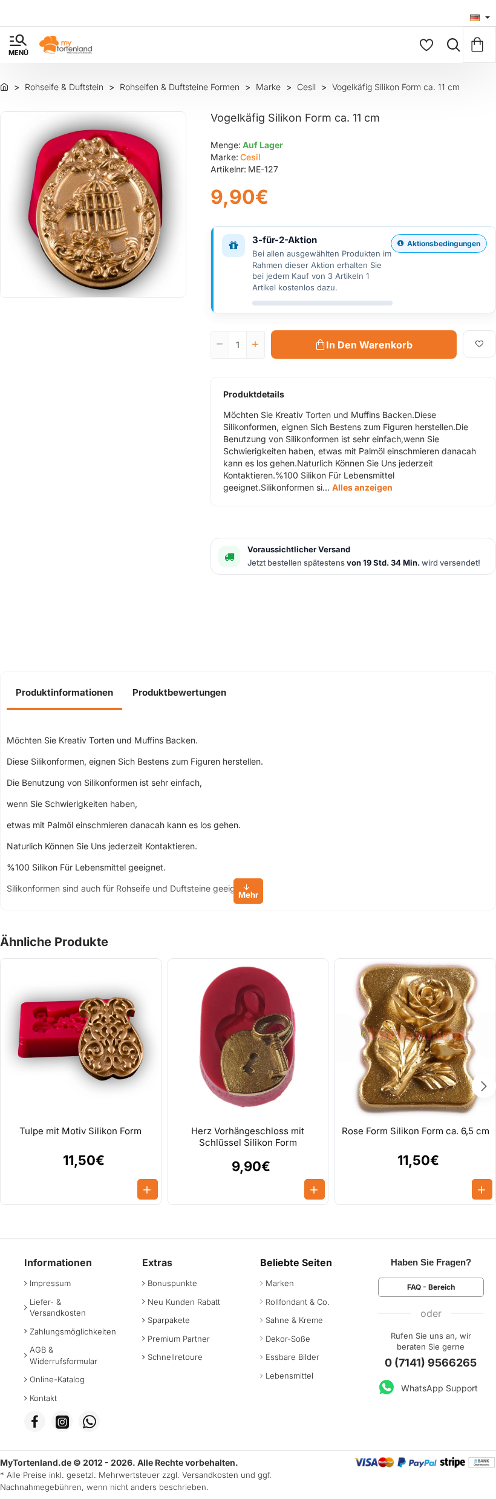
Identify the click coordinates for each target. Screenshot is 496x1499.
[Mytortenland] (4, 86)
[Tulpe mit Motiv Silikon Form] (81, 1039)
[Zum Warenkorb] (479, 45)
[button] (364, 344)
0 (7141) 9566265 (431, 1362)
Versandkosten (210, 1475)
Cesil (250, 157)
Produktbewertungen (179, 692)
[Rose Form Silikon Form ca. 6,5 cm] (415, 1039)
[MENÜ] (18, 45)
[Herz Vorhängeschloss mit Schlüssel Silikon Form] (248, 1039)
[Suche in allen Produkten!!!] (451, 45)
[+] (255, 344)
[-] (220, 344)
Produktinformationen (64, 692)
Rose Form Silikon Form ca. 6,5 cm (415, 1131)
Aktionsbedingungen (443, 243)
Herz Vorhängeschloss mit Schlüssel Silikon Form (247, 1137)
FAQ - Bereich (431, 1287)
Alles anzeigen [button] (362, 487)
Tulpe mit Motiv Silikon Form (80, 1131)
